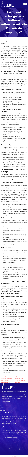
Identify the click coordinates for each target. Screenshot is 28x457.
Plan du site (14, 456)
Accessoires (4, 40)
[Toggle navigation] (25, 4)
